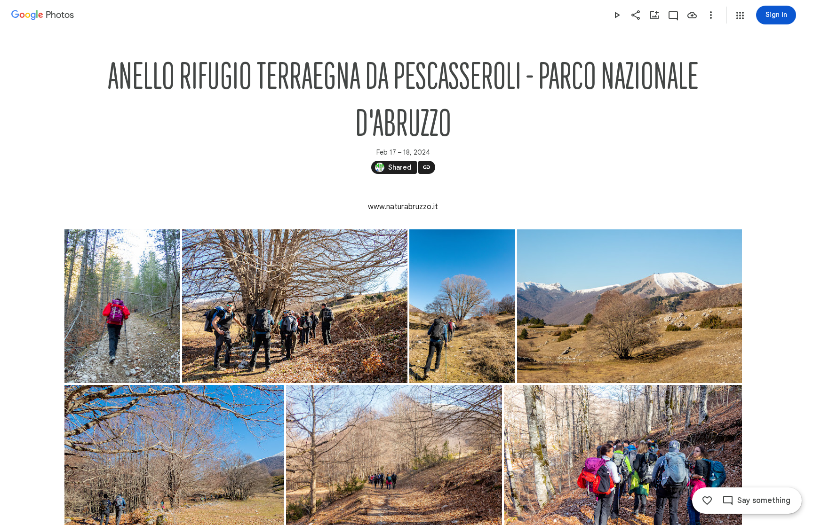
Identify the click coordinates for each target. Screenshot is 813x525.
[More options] (710, 15)
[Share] (635, 15)
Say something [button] (763, 500)
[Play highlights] (617, 15)
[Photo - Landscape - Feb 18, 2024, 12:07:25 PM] (294, 306)
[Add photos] (654, 15)
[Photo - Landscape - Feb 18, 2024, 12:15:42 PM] (629, 306)
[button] (740, 15)
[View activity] (673, 15)
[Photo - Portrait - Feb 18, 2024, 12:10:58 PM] (462, 306)
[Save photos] (692, 15)
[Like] (707, 500)
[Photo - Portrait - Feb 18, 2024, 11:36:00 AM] (122, 306)
